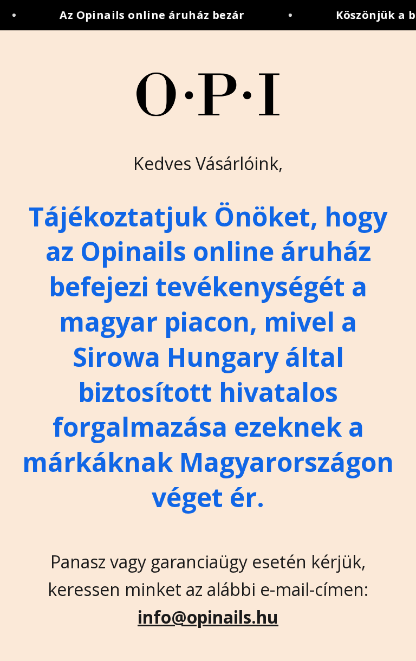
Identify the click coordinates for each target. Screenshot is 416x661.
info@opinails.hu (208, 616)
